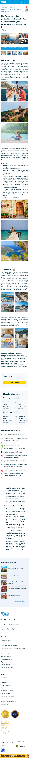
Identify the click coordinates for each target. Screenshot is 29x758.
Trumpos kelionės (6, 651)
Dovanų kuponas (5, 664)
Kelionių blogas (5, 680)
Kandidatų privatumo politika (9, 701)
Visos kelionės (5, 643)
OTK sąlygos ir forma (7, 690)
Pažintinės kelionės (6, 656)
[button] (3, 750)
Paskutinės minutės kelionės (9, 645)
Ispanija (11, 7)
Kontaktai (4, 677)
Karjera (3, 699)
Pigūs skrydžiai (5, 662)
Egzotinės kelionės (6, 654)
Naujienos (4, 682)
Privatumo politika (6, 685)
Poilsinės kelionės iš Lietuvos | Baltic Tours (13, 648)
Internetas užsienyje (7, 667)
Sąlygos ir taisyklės (6, 688)
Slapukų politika (5, 693)
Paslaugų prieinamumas (7, 696)
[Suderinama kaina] (26, 7)
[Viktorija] (26, 10)
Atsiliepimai (4, 704)
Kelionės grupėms (6, 640)
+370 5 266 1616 (9, 619)
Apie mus (4, 674)
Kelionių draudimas (6, 659)
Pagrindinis (4, 7)
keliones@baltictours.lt (11, 624)
